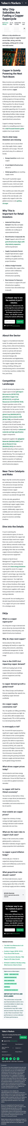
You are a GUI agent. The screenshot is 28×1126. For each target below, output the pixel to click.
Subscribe (20, 321)
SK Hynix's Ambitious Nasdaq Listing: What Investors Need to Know (15, 964)
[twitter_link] (3, 1058)
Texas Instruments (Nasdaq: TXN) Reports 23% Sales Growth (14, 958)
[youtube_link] (14, 1058)
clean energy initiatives (17, 566)
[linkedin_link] (10, 1058)
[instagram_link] (7, 1058)
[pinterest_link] (18, 1058)
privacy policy (16, 325)
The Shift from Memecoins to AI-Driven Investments (14, 946)
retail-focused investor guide (14, 128)
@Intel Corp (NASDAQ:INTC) (11, 414)
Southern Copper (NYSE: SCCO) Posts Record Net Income (13, 952)
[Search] (22, 3)
